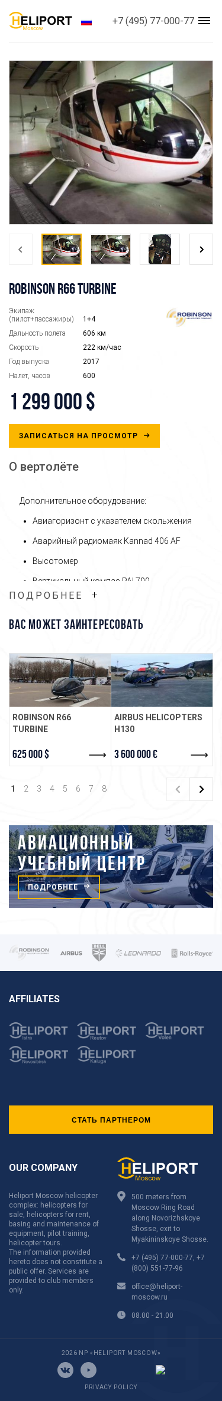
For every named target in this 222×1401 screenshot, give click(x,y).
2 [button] (26, 788)
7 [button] (91, 788)
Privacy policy (111, 1387)
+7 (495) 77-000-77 (153, 21)
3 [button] (39, 788)
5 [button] (65, 788)
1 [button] (13, 788)
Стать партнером (111, 1119)
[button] (21, 249)
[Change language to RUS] (86, 21)
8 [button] (104, 788)
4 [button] (52, 788)
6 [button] (78, 788)
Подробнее (46, 595)
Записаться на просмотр (79, 436)
